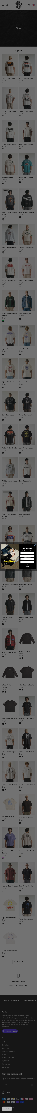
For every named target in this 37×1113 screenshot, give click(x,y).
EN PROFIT (27, 561)
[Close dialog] (35, 545)
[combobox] (21, 556)
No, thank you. (27, 566)
